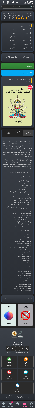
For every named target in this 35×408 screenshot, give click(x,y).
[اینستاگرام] (13, 349)
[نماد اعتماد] (21, 334)
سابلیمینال (20, 298)
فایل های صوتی (18, 14)
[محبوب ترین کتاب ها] (17, 2)
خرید (28, 66)
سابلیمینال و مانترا (8, 14)
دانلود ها (26, 14)
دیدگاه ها (16, 133)
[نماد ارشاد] (14, 334)
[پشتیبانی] (17, 349)
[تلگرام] (8, 349)
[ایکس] (22, 349)
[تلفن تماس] (27, 349)
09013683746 (19, 398)
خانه (31, 14)
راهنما (6, 133)
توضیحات (28, 134)
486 (14, 44)
